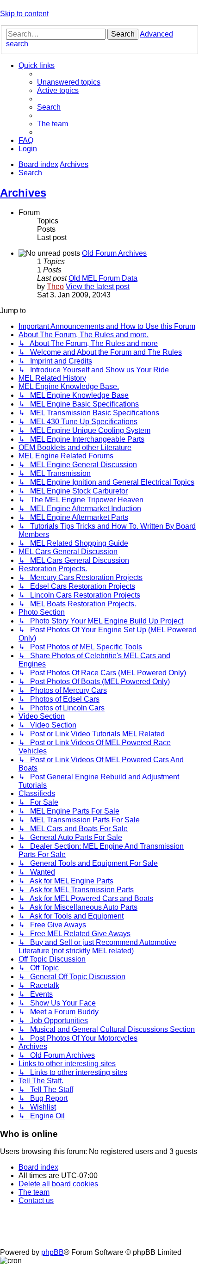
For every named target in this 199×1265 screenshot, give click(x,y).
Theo (55, 286)
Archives (23, 192)
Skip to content (24, 14)
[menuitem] (68, 82)
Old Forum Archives (114, 253)
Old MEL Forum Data (102, 278)
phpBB (52, 1252)
